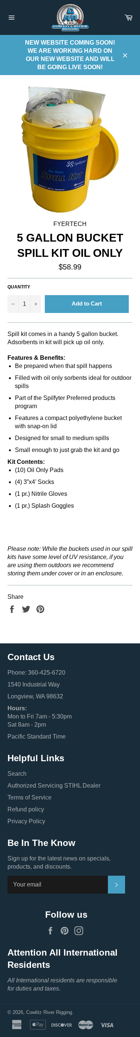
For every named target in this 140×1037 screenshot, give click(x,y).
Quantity (18, 287)
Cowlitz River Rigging (49, 1012)
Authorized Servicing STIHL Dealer (53, 785)
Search (17, 774)
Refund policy (25, 809)
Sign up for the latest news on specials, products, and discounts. (59, 862)
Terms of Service (29, 797)
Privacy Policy (26, 821)
